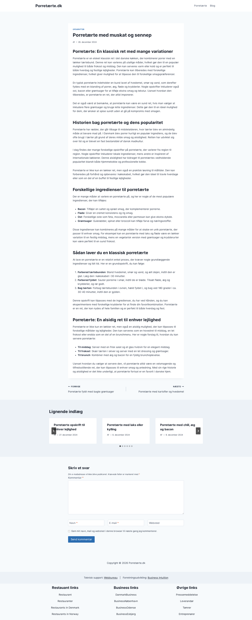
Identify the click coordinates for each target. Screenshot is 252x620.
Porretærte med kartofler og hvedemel (161, 389)
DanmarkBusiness (126, 594)
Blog (212, 5)
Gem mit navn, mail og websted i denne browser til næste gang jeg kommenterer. (114, 531)
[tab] (120, 446)
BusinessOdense (126, 607)
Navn (73, 523)
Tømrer (187, 607)
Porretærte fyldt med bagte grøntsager (91, 389)
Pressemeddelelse (187, 594)
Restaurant (65, 594)
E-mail (114, 523)
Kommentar (76, 477)
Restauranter (65, 601)
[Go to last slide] (53, 430)
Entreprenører (187, 614)
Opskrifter (78, 29)
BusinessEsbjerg (126, 614)
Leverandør (187, 601)
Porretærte (200, 5)
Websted (154, 523)
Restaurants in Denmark (65, 607)
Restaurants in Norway (65, 614)
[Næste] (198, 430)
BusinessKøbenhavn (126, 601)
